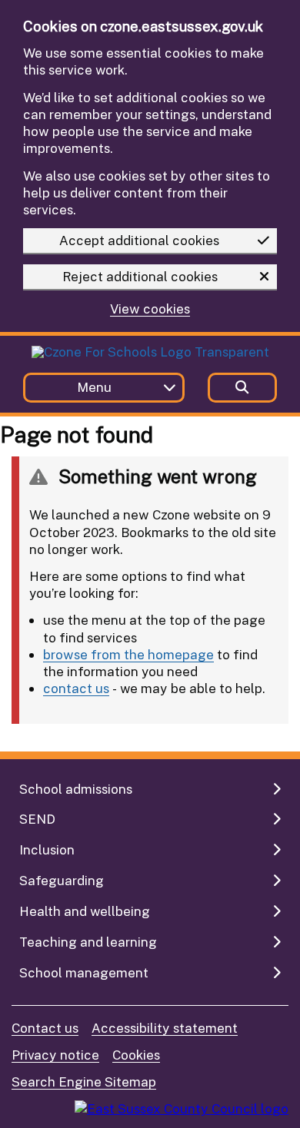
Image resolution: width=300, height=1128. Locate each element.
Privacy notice (55, 1055)
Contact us (45, 1028)
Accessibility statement (165, 1028)
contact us (76, 688)
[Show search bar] (242, 388)
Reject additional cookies (140, 276)
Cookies (136, 1055)
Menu (94, 387)
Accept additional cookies (139, 240)
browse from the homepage (128, 654)
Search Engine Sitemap (84, 1081)
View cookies (150, 309)
